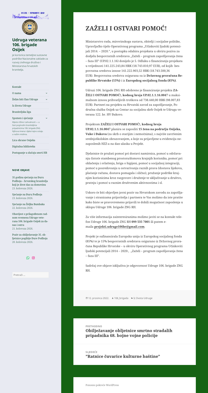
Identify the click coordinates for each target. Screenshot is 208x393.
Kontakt (16, 87)
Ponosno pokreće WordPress (102, 385)
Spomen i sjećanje (27, 126)
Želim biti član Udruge (25, 99)
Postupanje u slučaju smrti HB (29, 152)
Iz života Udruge (21, 105)
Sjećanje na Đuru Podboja (27, 194)
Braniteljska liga (21, 112)
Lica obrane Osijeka (23, 140)
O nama (16, 93)
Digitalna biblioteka (23, 146)
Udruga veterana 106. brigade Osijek (29, 44)
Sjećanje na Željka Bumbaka (28, 204)
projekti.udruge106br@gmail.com (119, 227)
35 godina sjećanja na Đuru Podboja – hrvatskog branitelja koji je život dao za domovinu (30, 181)
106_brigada (121, 298)
